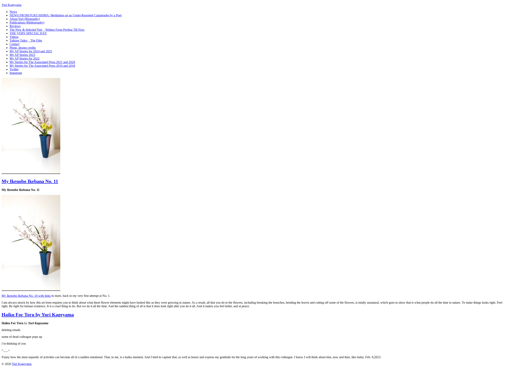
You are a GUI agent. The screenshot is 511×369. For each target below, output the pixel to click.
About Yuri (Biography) (25, 19)
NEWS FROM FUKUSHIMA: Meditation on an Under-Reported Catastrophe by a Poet (66, 15)
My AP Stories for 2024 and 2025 (31, 51)
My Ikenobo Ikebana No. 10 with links (26, 295)
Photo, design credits (23, 47)
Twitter (14, 69)
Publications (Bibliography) (27, 22)
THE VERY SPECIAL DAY (28, 33)
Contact (14, 44)
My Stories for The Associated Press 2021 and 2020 (42, 62)
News (13, 11)
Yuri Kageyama (11, 5)
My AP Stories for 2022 (25, 58)
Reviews (15, 26)
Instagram (16, 73)
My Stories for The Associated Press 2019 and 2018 (42, 65)
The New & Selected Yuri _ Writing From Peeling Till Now (47, 29)
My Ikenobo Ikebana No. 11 (30, 181)
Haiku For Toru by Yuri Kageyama (38, 314)
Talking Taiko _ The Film (26, 40)
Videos (14, 37)
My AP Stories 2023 (22, 55)
